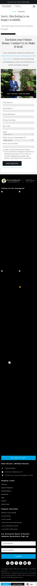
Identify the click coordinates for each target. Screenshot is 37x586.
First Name (8, 102)
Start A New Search (8, 34)
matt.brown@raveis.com (14, 472)
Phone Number (9, 120)
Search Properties (17, 584)
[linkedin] (12, 563)
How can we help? (10, 144)
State (5, 132)
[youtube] (25, 563)
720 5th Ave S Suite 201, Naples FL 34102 (19, 475)
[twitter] (20, 563)
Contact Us (6, 584)
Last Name (8, 108)
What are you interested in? (14, 137)
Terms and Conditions (27, 571)
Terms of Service (17, 167)
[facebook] (16, 563)
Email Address (9, 114)
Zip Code (6, 126)
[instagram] (7, 563)
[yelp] (29, 563)
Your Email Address (10, 540)
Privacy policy (13, 571)
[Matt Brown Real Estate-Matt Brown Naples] (12, 6)
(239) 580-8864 (10, 468)
